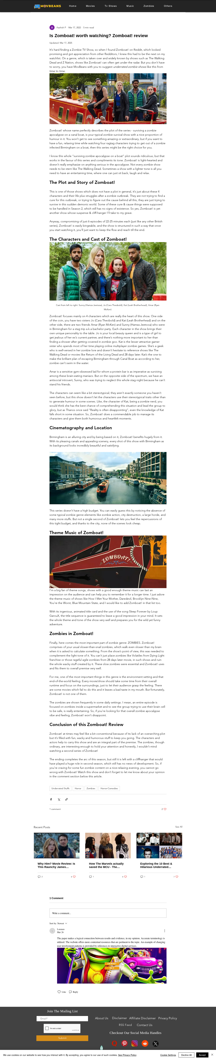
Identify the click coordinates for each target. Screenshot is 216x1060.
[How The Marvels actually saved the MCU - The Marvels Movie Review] (108, 845)
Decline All (186, 1055)
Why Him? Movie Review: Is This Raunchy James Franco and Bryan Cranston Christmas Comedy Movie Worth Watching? (56, 865)
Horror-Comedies (109, 788)
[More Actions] (165, 931)
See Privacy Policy (127, 1055)
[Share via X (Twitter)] (58, 799)
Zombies (91, 788)
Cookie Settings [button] (168, 1055)
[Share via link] (66, 799)
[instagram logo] (135, 1043)
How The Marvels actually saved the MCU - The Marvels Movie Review (106, 865)
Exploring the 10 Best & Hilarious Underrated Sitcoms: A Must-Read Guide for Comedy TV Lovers (156, 865)
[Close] (212, 1054)
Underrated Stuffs (60, 788)
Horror (78, 788)
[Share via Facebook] (50, 799)
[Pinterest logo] (124, 1043)
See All (178, 826)
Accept (202, 1055)
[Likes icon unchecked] (59, 992)
